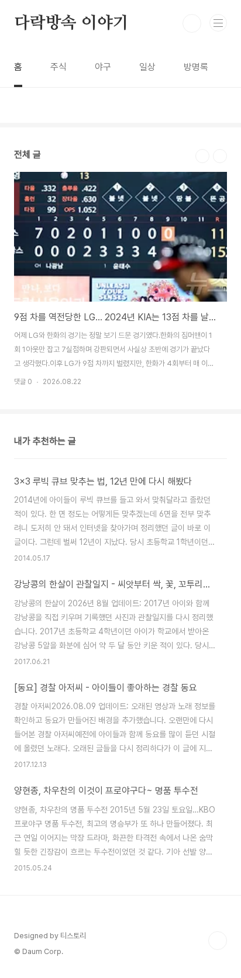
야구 (103, 66)
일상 (147, 66)
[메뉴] (218, 23)
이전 (202, 156)
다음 (220, 156)
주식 (58, 66)
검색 (192, 23)
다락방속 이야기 (71, 23)
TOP (217, 940)
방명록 (196, 66)
